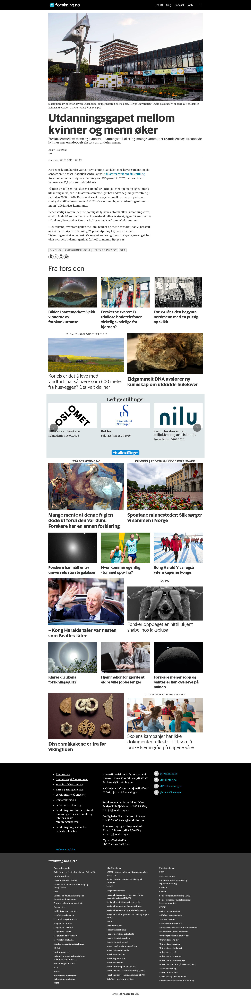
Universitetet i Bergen (169, 944)
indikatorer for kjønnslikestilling (124, 174)
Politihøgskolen (166, 868)
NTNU (109, 886)
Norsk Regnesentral (116, 958)
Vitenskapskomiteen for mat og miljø (176, 980)
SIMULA (163, 887)
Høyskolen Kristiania (63, 940)
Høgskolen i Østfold (63, 927)
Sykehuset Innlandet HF (170, 923)
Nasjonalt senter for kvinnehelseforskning (127, 910)
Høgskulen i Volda (62, 931)
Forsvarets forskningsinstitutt (68, 903)
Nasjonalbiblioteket (116, 890)
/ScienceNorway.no (171, 792)
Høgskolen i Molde (63, 923)
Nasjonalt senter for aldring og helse (124, 902)
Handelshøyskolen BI (64, 915)
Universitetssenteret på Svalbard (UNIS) (177, 964)
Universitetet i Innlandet (170, 948)
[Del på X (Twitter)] (55, 256)
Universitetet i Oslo (168, 952)
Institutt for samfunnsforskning (69, 944)
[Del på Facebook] (50, 256)
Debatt (159, 5)
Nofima (110, 921)
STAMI (162, 907)
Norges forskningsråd (117, 942)
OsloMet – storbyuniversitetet (120, 979)
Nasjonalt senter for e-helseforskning (124, 906)
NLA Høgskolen (114, 868)
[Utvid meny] (201, 5)
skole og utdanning (77, 250)
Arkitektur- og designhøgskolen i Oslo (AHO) (75, 872)
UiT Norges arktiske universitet (174, 936)
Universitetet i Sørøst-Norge (172, 960)
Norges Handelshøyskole (118, 938)
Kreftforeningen (61, 952)
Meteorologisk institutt (65, 963)
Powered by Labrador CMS (125, 994)
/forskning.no (168, 779)
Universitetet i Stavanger (170, 956)
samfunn (55, 250)
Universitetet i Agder (169, 940)
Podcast (179, 5)
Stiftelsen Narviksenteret (171, 915)
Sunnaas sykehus (167, 919)
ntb (122, 250)
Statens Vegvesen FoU (169, 911)
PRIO (161, 872)
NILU (56, 983)
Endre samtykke (65, 849)
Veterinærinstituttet (168, 972)
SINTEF (162, 892)
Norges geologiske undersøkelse (122, 946)
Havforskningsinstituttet (65, 919)
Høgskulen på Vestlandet (65, 936)
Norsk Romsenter (115, 962)
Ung (168, 5)
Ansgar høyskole (62, 868)
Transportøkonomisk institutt (173, 931)
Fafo (56, 892)
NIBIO (57, 971)
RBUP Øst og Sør (167, 876)
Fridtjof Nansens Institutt (65, 911)
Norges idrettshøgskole (118, 950)
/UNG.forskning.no (171, 786)
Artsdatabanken (61, 876)
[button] (54, 428)
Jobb (190, 5)
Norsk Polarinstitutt (116, 954)
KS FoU (57, 948)
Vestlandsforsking (168, 968)
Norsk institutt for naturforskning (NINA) (126, 970)
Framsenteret (60, 907)
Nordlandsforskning (116, 930)
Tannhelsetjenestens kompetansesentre (178, 927)
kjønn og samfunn (105, 250)
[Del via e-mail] (66, 256)
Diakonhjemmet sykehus (65, 880)
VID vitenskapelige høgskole (172, 976)
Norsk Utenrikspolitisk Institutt (121, 966)
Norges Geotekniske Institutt (120, 934)
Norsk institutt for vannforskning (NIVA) (126, 975)
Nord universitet (114, 926)
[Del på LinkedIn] (61, 256)
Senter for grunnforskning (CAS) (174, 896)
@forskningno (169, 773)
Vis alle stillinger (125, 453)
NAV (56, 967)
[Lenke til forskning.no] (98, 3)
